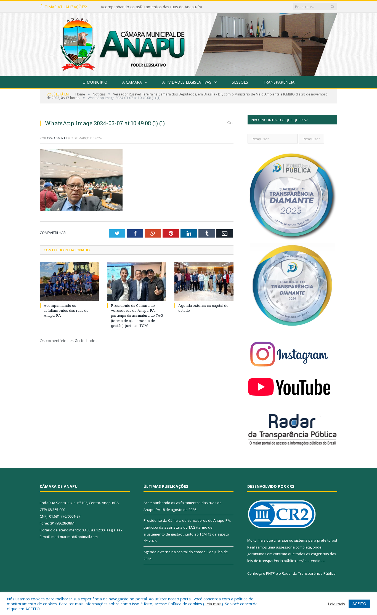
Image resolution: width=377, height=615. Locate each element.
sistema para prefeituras (315, 540)
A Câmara (132, 82)
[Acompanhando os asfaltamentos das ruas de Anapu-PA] (69, 281)
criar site (281, 540)
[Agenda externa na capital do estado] (203, 281)
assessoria (285, 547)
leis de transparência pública (271, 560)
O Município (95, 82)
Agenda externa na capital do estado (175, 551)
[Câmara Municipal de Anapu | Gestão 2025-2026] (188, 43)
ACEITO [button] (359, 603)
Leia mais (213, 603)
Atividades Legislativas (186, 82)
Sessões (240, 82)
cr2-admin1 (56, 138)
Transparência (278, 82)
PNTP (270, 573)
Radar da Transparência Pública (309, 573)
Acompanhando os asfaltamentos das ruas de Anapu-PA (66, 310)
